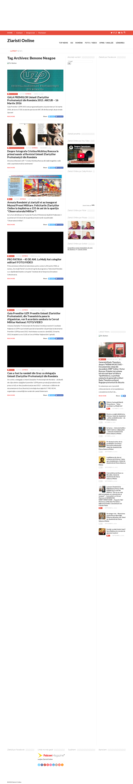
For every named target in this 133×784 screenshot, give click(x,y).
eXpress (28, 94)
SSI (71, 43)
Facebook (60, 116)
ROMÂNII (79, 43)
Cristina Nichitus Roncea (16, 148)
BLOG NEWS (13, 94)
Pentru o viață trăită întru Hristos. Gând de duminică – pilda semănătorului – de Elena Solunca (116, 417)
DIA (11, 199)
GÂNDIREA (120, 43)
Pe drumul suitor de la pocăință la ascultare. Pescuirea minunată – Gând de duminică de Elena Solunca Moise (110, 445)
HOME (9, 33)
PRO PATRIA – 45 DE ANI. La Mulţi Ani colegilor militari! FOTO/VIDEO (34, 261)
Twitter (52, 116)
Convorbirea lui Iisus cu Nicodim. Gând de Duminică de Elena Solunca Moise (115, 475)
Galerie (12, 256)
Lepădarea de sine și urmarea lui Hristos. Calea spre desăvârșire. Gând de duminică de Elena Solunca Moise (112, 461)
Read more (11, 116)
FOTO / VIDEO (91, 43)
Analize (103, 359)
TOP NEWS (63, 43)
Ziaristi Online (20, 40)
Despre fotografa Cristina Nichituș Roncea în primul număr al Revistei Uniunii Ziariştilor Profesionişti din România (32, 154)
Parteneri (42, 33)
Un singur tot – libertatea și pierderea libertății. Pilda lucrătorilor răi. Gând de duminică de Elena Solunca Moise (112, 517)
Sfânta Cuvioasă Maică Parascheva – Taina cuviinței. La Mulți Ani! (115, 404)
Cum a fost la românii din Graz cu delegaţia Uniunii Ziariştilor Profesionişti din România (32, 375)
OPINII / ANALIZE (106, 43)
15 (44, 310)
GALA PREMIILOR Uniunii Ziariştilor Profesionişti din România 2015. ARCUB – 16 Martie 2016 (32, 100)
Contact (19, 33)
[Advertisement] (66, 14)
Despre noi (30, 33)
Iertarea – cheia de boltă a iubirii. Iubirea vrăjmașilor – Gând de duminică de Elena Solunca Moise (116, 430)
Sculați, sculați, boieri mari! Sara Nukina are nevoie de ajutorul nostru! (116, 531)
